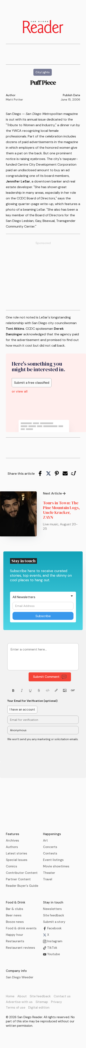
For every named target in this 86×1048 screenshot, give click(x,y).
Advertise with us (19, 1002)
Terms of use (15, 1007)
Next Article (52, 493)
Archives (12, 840)
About (22, 996)
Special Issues (16, 860)
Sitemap (41, 1002)
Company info (16, 971)
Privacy (56, 1002)
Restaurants (15, 941)
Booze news (15, 922)
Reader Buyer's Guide (22, 886)
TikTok (51, 948)
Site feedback (53, 915)
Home (10, 996)
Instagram (54, 941)
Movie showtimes (56, 866)
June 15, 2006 (70, 99)
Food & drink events (21, 928)
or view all (20, 391)
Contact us (62, 996)
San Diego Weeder (19, 977)
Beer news (14, 915)
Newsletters (52, 909)
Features (12, 834)
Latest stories (16, 853)
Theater (49, 873)
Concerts (50, 847)
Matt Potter (14, 99)
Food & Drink (15, 902)
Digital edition (38, 1007)
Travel (47, 879)
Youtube (53, 954)
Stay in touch (53, 902)
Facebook (54, 928)
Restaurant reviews (20, 948)
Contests (50, 853)
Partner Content (18, 879)
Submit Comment (46, 677)
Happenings (52, 834)
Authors (12, 847)
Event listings (53, 860)
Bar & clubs (14, 909)
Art (45, 840)
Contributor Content (22, 873)
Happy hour (14, 935)
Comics (11, 866)
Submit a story (54, 922)
